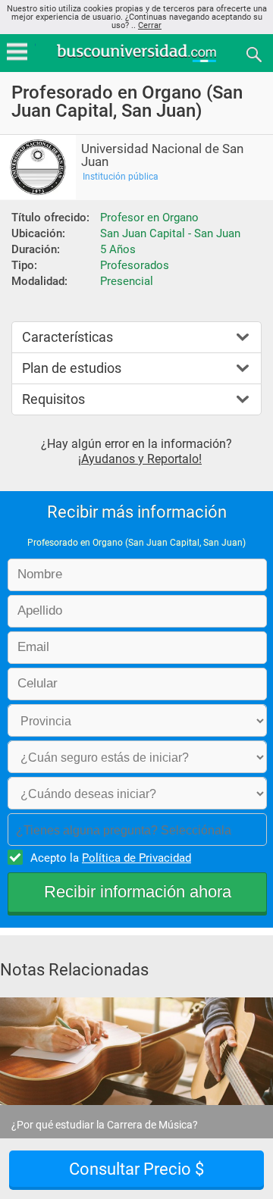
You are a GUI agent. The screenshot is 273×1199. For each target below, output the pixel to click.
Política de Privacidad (136, 858)
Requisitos (53, 399)
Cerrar (150, 25)
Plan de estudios (71, 368)
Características (67, 337)
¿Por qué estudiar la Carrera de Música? (104, 1125)
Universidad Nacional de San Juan (162, 155)
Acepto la (110, 858)
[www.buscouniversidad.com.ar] (136, 60)
